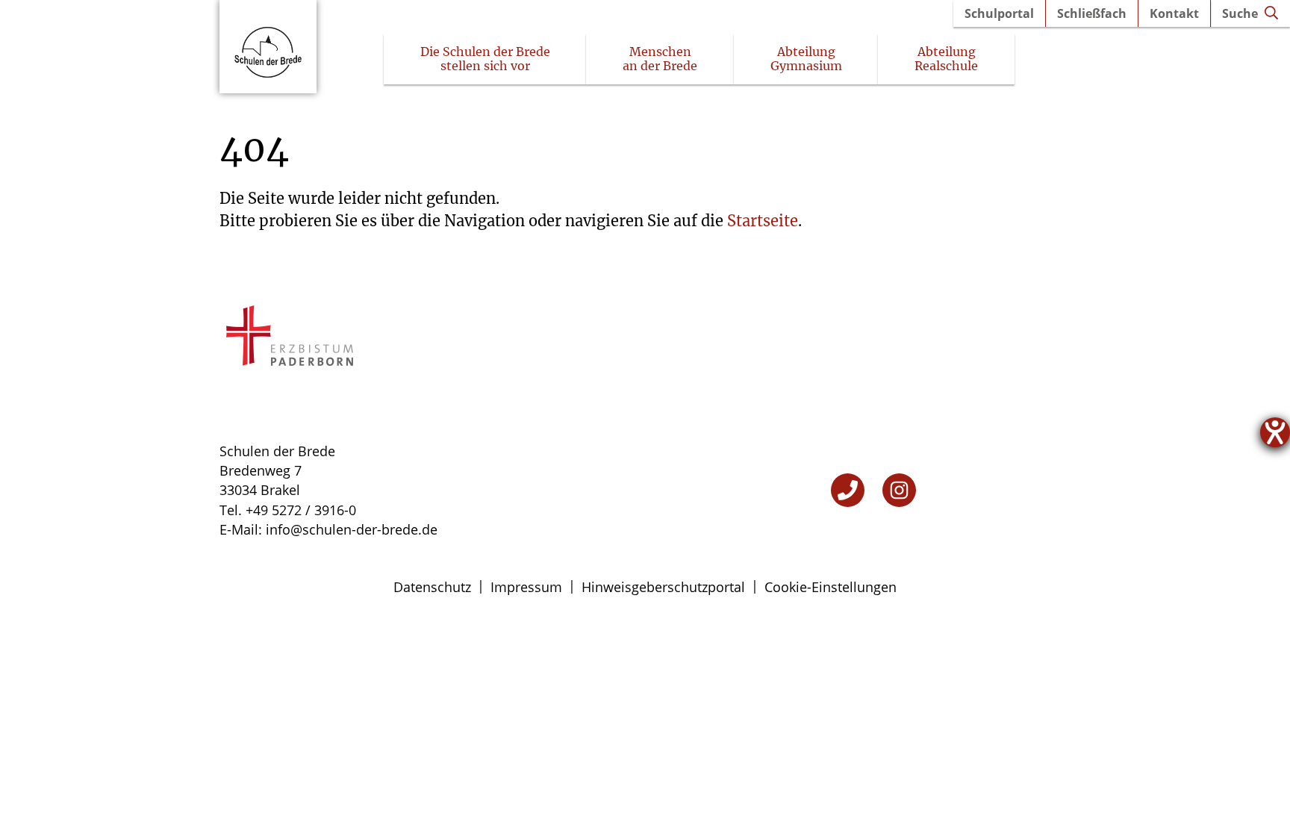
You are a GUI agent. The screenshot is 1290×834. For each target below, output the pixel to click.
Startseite (762, 220)
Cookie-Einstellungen (830, 587)
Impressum (526, 587)
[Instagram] (899, 490)
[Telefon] (847, 490)
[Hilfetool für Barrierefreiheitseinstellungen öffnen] (1275, 432)
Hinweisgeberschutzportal (663, 587)
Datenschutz (432, 587)
